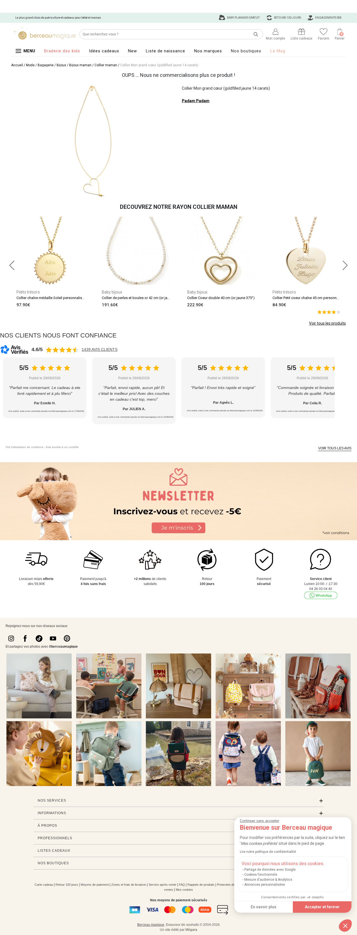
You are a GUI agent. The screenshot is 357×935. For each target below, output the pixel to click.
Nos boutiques (246, 50)
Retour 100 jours (67, 884)
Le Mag (277, 50)
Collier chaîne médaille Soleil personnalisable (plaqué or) (62, 298)
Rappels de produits (200, 884)
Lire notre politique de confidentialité (268, 852)
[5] (329, 311)
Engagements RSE (328, 17)
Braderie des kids (62, 50)
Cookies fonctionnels (260, 875)
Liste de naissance (165, 50)
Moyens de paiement (95, 884)
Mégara (191, 930)
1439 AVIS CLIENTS (99, 349)
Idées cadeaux (104, 50)
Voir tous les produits (327, 323)
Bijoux (61, 65)
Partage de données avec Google (270, 870)
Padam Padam (195, 101)
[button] (345, 925)
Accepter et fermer (322, 907)
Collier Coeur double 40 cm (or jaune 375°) (221, 298)
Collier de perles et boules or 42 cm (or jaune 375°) (142, 298)
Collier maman (106, 65)
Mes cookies (184, 889)
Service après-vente (162, 884)
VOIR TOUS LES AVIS (334, 448)
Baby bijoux (112, 292)
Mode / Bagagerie (40, 65)
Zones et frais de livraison (128, 884)
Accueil (17, 65)
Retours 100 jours (287, 17)
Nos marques (208, 50)
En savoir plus (263, 907)
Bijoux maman (80, 65)
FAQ (182, 884)
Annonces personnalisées (264, 885)
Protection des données (233, 884)
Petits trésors (28, 292)
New (132, 50)
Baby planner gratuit (243, 17)
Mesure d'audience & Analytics (268, 880)
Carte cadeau (44, 884)
